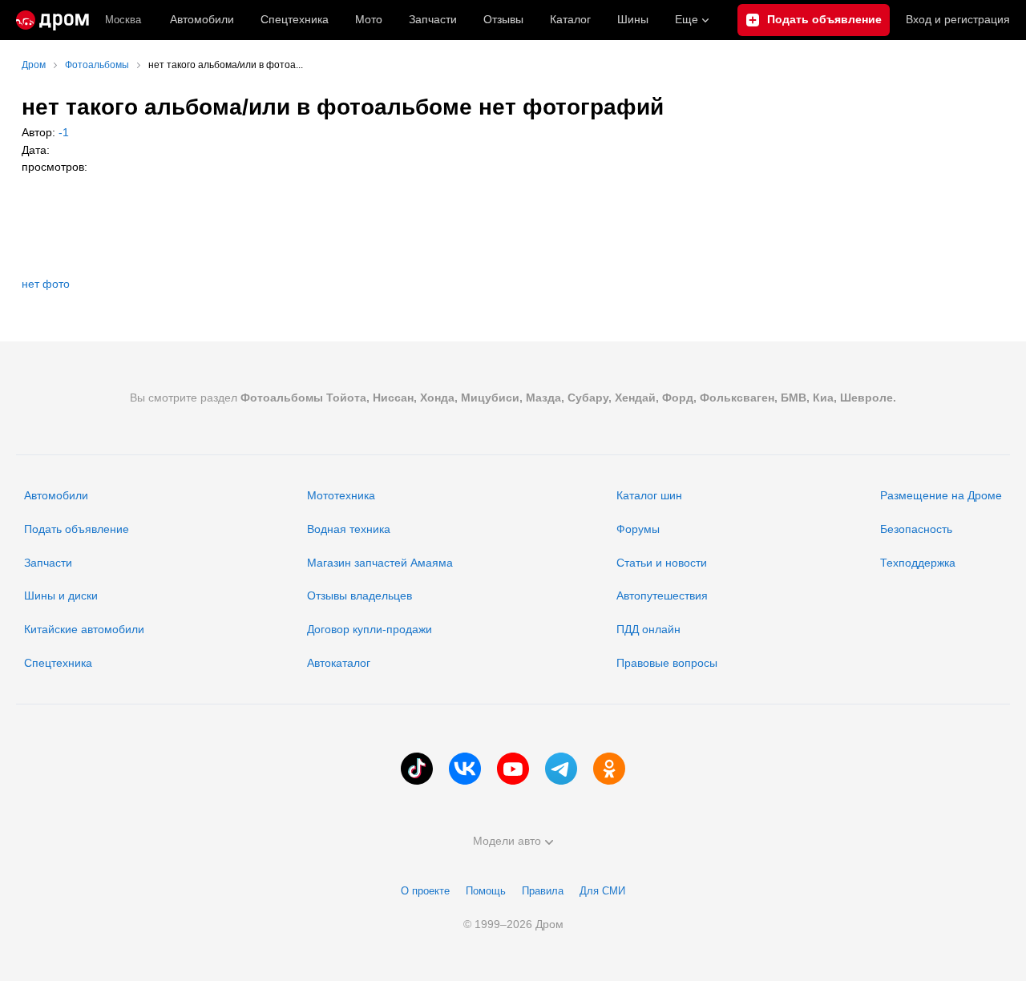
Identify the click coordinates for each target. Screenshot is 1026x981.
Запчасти (433, 19)
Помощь (486, 891)
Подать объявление (76, 529)
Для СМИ (602, 891)
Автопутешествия (662, 595)
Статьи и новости (661, 562)
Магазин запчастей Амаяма (380, 562)
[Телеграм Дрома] (561, 769)
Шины (632, 19)
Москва (123, 20)
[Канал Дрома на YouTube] (513, 769)
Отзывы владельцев (359, 595)
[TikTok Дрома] (417, 769)
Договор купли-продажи (369, 629)
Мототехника (341, 495)
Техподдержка (917, 562)
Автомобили (202, 19)
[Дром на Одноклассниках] (609, 769)
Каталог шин (649, 495)
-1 (62, 132)
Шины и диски (61, 595)
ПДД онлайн (648, 629)
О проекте (425, 891)
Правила (542, 891)
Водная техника (348, 529)
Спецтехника (58, 662)
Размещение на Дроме (941, 495)
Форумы (638, 529)
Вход (958, 19)
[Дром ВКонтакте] (465, 769)
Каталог (570, 19)
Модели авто (507, 840)
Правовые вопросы (666, 662)
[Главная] (52, 20)
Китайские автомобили (84, 629)
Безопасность (916, 529)
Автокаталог (338, 662)
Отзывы (503, 19)
